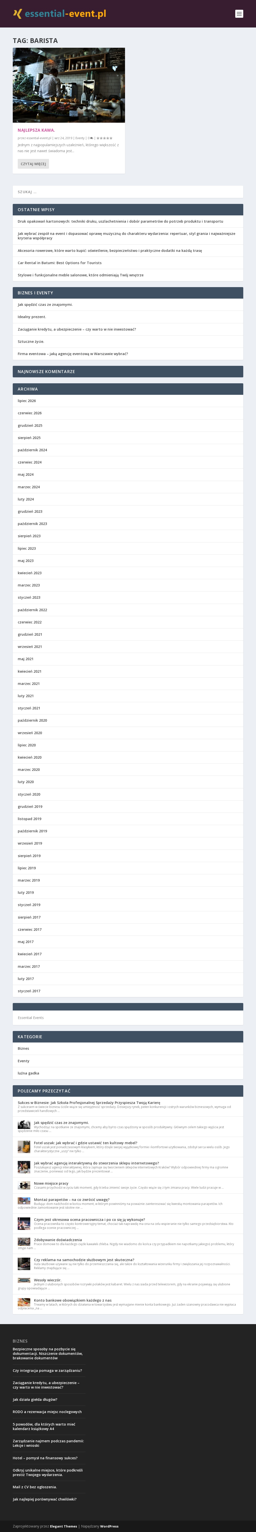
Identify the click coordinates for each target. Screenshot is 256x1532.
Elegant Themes (63, 1526)
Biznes (23, 1048)
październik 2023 (32, 523)
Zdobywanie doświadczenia (58, 1239)
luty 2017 (26, 978)
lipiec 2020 (27, 745)
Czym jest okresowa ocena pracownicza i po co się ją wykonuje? (89, 1219)
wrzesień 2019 (30, 843)
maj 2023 (26, 560)
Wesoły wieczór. (48, 1280)
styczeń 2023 (29, 597)
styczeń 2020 (29, 794)
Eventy (80, 138)
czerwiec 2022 (30, 622)
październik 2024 (32, 450)
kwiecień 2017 (30, 954)
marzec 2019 (29, 880)
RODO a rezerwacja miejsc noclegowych (47, 1411)
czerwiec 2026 (30, 413)
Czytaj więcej (33, 163)
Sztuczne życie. (31, 341)
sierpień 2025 (29, 437)
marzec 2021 (29, 683)
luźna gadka (28, 1073)
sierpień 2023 (29, 535)
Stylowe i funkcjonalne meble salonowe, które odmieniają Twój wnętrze (81, 275)
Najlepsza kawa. (36, 130)
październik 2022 (32, 609)
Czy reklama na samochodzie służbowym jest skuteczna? (84, 1259)
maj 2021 (26, 658)
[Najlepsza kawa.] (69, 85)
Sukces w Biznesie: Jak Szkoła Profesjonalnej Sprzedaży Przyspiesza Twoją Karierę (89, 1102)
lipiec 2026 (27, 400)
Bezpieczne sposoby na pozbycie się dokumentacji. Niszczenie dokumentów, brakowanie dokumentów (48, 1353)
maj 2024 (26, 474)
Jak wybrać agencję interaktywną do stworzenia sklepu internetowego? (96, 1163)
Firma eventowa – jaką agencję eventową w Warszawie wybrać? (73, 353)
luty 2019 (26, 892)
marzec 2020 (29, 769)
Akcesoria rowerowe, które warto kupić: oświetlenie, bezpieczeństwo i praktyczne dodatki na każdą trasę (110, 250)
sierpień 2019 (29, 855)
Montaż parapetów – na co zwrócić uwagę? (72, 1199)
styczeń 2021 (29, 708)
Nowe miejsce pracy (51, 1183)
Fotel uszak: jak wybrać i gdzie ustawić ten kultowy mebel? (85, 1142)
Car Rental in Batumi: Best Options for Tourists (60, 262)
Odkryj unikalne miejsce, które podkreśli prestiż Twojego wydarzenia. (48, 1472)
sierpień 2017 (29, 917)
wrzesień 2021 (30, 646)
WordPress (109, 1526)
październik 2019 (32, 831)
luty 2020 (26, 781)
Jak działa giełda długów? (35, 1399)
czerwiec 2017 (30, 929)
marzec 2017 (29, 966)
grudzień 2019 (30, 806)
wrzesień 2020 (30, 732)
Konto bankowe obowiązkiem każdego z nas (73, 1300)
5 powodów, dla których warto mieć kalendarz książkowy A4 (44, 1426)
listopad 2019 (29, 818)
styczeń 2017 (29, 991)
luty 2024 (26, 499)
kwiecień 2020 (30, 757)
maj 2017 (26, 941)
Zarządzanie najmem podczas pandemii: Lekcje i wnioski (48, 1443)
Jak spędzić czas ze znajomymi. (45, 304)
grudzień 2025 (30, 425)
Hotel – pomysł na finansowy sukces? (45, 1458)
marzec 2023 (29, 585)
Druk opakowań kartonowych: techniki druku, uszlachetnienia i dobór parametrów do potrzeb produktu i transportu (120, 221)
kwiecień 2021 (30, 671)
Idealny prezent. (32, 316)
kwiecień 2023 (30, 572)
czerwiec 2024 (30, 462)
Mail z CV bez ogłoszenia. (35, 1487)
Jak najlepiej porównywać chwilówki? (44, 1499)
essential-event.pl (38, 138)
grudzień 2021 (30, 634)
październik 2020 (32, 720)
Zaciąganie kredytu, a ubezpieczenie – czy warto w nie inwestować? (77, 329)
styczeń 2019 (29, 904)
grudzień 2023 (30, 511)
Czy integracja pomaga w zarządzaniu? (47, 1370)
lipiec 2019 (27, 868)
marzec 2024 (29, 487)
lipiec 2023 (27, 548)
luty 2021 (26, 695)
